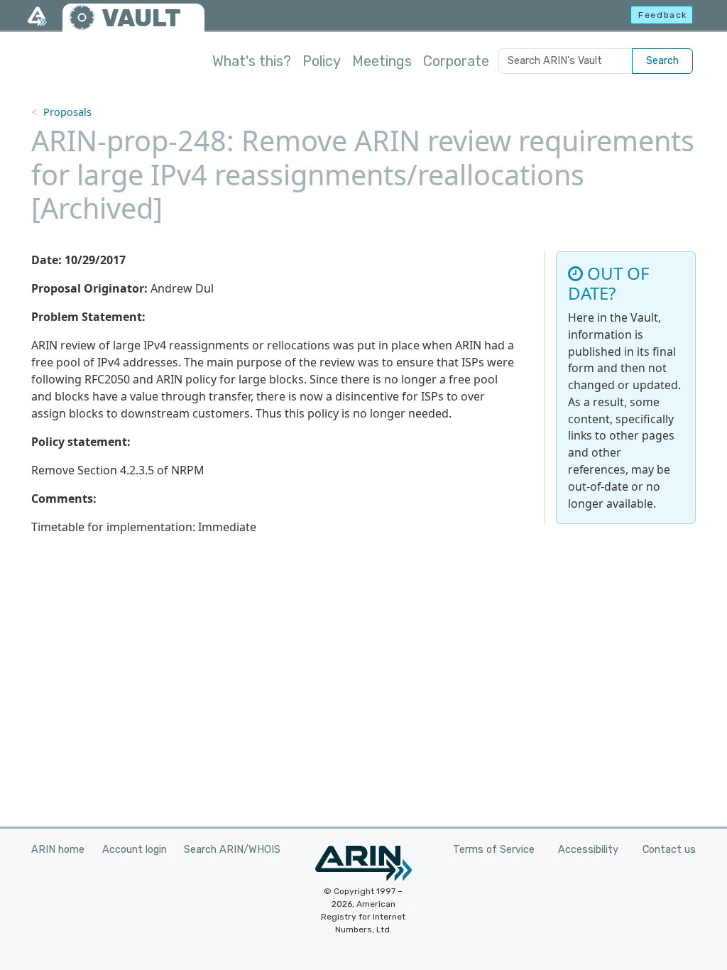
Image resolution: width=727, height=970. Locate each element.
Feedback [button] (662, 15)
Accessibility (588, 850)
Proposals (67, 112)
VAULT (141, 18)
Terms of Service (494, 850)
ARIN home (57, 850)
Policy (321, 61)
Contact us (669, 850)
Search (662, 61)
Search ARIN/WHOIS (232, 850)
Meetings (382, 61)
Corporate (456, 61)
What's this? (251, 61)
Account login (134, 850)
